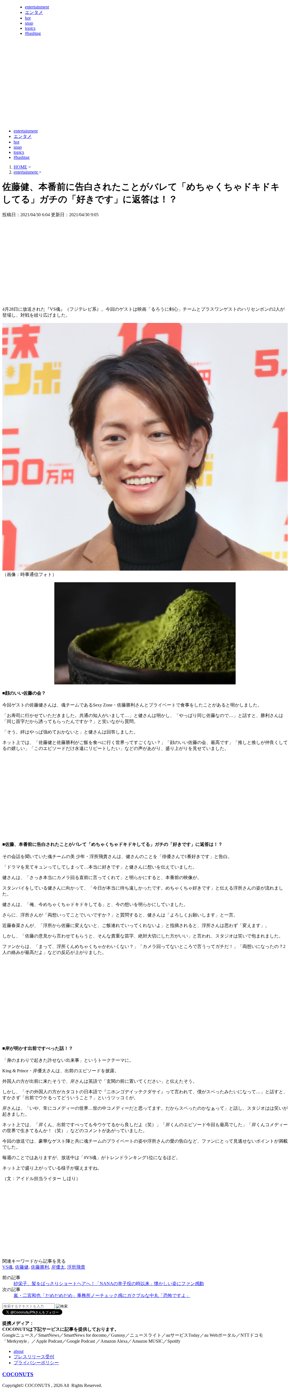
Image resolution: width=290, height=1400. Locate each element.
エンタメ (34, 12)
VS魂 (7, 1267)
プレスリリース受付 (34, 1356)
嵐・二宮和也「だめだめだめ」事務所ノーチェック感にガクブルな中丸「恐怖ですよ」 (102, 1295)
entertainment (37, 7)
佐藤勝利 (40, 1267)
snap (29, 23)
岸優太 (58, 1267)
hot (28, 18)
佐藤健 (22, 1267)
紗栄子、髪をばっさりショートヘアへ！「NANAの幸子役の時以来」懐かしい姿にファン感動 (109, 1283)
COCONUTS (17, 1374)
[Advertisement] (105, 110)
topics (30, 28)
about (19, 1351)
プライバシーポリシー (36, 1362)
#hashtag (33, 33)
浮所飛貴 (76, 1267)
